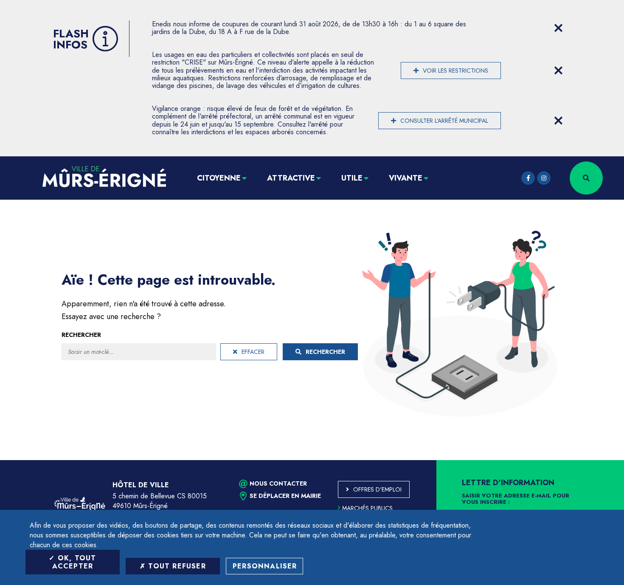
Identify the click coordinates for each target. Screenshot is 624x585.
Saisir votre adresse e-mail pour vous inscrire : (515, 499)
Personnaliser (265, 566)
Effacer (253, 352)
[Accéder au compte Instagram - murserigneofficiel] (544, 178)
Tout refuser (176, 566)
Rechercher (81, 334)
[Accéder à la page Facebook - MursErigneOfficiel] (528, 178)
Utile (352, 178)
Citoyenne (219, 178)
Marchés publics (367, 508)
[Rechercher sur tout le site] (586, 178)
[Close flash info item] (558, 28)
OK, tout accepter (74, 562)
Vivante (405, 178)
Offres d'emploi (377, 489)
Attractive (291, 178)
